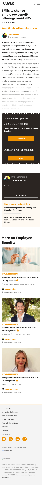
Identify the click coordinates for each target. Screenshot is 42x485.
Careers (5, 430)
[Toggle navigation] (38, 3)
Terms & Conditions (10, 423)
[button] (34, 3)
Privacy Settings (8, 419)
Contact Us (6, 408)
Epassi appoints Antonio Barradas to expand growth (19, 329)
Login (21, 158)
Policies (5, 426)
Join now (21, 138)
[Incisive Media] (6, 458)
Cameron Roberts (11, 389)
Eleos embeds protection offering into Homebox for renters (20, 208)
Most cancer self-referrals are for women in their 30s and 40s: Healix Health (19, 219)
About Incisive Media (10, 416)
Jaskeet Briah (14, 34)
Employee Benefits (10, 274)
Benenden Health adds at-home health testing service (20, 279)
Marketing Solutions (10, 412)
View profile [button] (21, 195)
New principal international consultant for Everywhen (20, 379)
